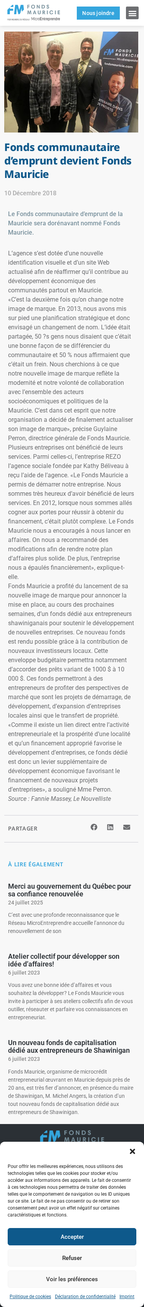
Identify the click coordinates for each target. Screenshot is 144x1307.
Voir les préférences (72, 1279)
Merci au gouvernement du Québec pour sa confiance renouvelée (69, 890)
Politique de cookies (30, 1296)
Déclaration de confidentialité (85, 1296)
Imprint (126, 1296)
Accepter (72, 1236)
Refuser (72, 1258)
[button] (132, 1151)
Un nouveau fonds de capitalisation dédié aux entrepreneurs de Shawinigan (69, 1046)
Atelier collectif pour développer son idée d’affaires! (63, 960)
